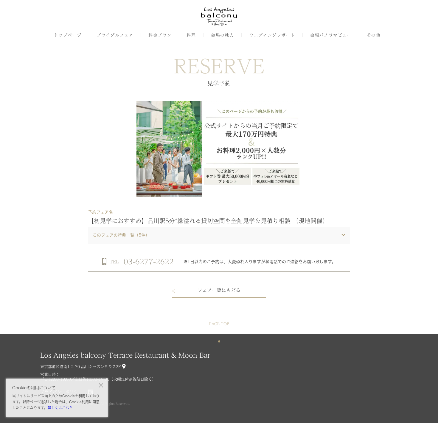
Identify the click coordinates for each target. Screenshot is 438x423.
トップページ (67, 35)
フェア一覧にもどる (219, 290)
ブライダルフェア (115, 35)
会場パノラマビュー (331, 35)
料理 (191, 35)
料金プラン (159, 35)
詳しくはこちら (60, 408)
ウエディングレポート (272, 35)
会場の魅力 (222, 35)
